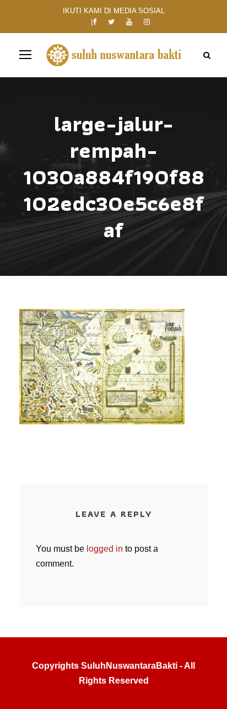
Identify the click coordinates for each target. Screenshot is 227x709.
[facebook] (94, 22)
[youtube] (129, 22)
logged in (105, 548)
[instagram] (147, 22)
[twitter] (111, 22)
